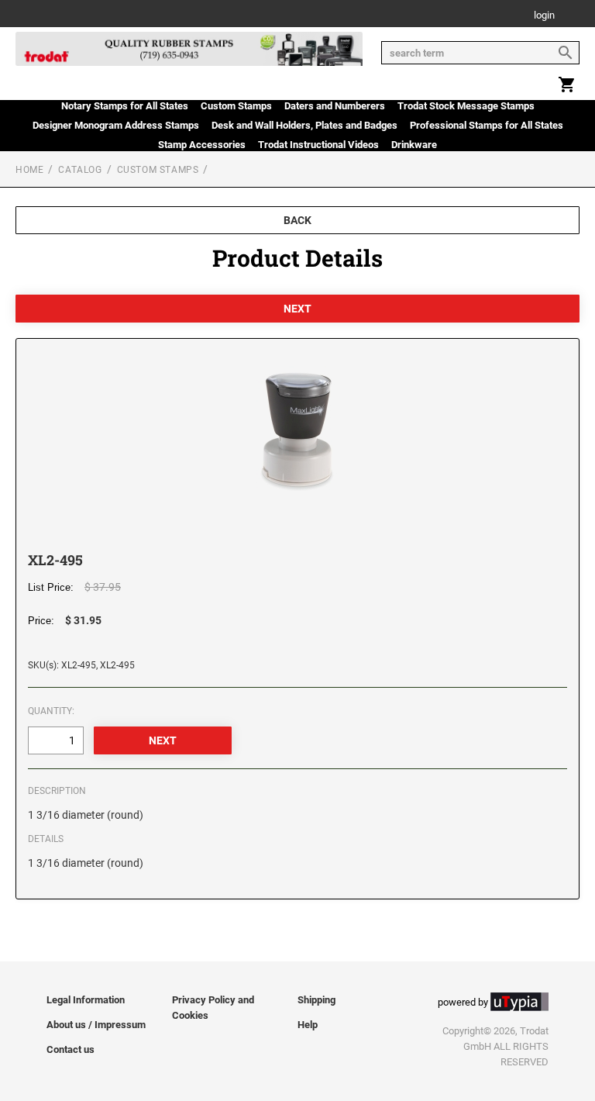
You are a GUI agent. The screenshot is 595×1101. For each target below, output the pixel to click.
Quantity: (51, 711)
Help (308, 1024)
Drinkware (414, 144)
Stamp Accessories (202, 144)
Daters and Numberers (334, 106)
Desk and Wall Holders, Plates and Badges (304, 125)
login (544, 16)
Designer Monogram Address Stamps (116, 125)
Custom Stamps (236, 106)
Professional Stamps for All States (486, 125)
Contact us (70, 1049)
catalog (79, 169)
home (29, 169)
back (297, 220)
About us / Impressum (96, 1024)
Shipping (316, 1000)
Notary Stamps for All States (124, 106)
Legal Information (85, 1000)
